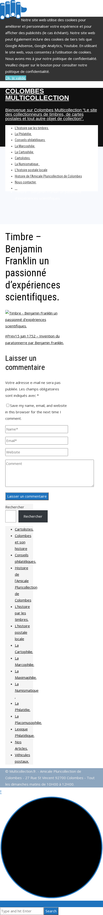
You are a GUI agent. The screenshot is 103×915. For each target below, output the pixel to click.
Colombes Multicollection (37, 94)
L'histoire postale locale (22, 632)
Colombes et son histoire (23, 542)
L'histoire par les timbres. (22, 613)
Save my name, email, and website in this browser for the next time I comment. (36, 412)
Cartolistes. (24, 529)
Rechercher (14, 507)
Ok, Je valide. (15, 77)
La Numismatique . (27, 690)
